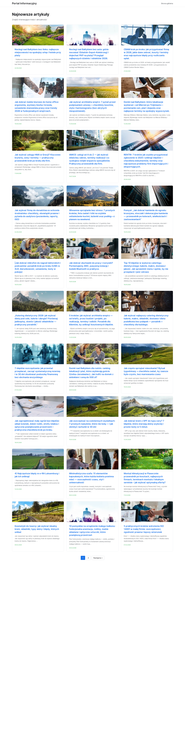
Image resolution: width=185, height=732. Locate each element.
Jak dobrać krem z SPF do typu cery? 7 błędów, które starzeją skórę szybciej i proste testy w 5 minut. (144, 424)
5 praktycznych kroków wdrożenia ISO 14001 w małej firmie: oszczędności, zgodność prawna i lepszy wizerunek (144, 529)
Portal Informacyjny (24, 3)
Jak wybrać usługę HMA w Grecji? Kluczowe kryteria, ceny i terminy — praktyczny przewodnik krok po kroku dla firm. (37, 157)
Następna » (98, 558)
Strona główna (167, 3)
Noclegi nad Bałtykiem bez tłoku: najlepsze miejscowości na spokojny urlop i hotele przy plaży (38, 52)
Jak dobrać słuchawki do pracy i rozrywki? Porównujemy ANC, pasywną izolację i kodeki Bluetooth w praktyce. (91, 266)
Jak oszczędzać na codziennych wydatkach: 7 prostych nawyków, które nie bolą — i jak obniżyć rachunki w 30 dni (92, 424)
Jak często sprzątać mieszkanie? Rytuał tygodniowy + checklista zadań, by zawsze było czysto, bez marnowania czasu (146, 371)
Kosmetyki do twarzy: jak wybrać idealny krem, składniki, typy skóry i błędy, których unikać (37, 529)
